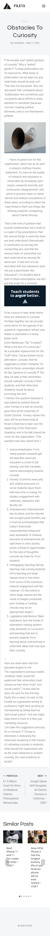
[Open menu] (44, 6)
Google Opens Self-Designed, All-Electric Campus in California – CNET (38, 789)
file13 (25, 21)
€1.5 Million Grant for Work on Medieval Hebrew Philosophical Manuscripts (12, 789)
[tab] (19, 896)
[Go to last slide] (7, 862)
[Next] (43, 862)
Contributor (19, 43)
